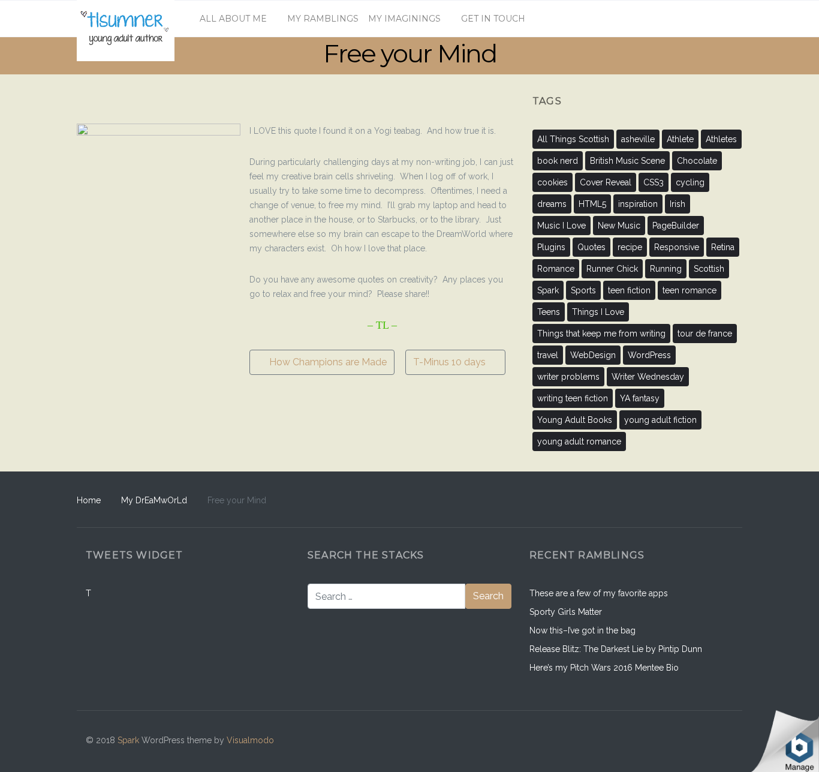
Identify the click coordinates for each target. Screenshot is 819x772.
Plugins (551, 247)
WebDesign (593, 355)
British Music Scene (627, 161)
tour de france (705, 333)
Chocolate (697, 161)
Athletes (721, 139)
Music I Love (561, 225)
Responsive (676, 247)
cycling (690, 182)
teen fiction (629, 290)
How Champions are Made (327, 362)
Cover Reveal (605, 182)
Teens (548, 312)
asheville (638, 139)
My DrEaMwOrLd (154, 500)
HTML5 (592, 204)
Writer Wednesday (648, 377)
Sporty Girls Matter (565, 612)
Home (89, 500)
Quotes (591, 247)
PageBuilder (675, 225)
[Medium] (695, 741)
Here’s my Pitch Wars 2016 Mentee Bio (604, 667)
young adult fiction (660, 420)
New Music (619, 225)
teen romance (689, 290)
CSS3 (653, 182)
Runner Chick (612, 269)
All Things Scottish (573, 139)
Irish (677, 204)
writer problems (568, 377)
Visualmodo (250, 740)
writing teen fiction (572, 398)
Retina (722, 247)
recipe (630, 247)
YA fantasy (640, 398)
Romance (555, 269)
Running (666, 269)
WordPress (649, 355)
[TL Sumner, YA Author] (125, 19)
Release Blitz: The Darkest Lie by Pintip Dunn (615, 649)
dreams (552, 204)
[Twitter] (721, 741)
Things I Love (598, 312)
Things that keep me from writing (601, 333)
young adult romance (579, 441)
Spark (548, 290)
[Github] (670, 741)
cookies (552, 182)
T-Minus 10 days (450, 362)
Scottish (709, 269)
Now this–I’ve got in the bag (582, 630)
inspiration (638, 204)
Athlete (680, 139)
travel (547, 355)
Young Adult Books (574, 420)
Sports (583, 290)
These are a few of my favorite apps (598, 593)
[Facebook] (645, 741)
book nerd (557, 161)
